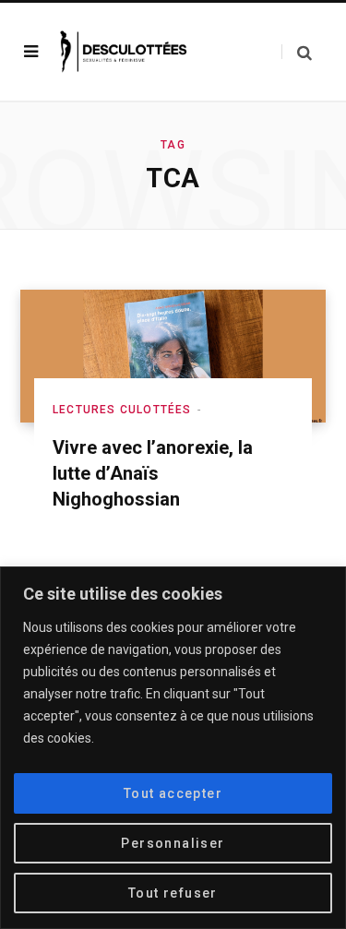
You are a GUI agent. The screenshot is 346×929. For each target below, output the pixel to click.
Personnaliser (172, 843)
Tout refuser (173, 893)
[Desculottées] (126, 51)
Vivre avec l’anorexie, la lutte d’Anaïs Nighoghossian (153, 473)
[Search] (296, 52)
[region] (173, 747)
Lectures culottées (122, 409)
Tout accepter (173, 793)
